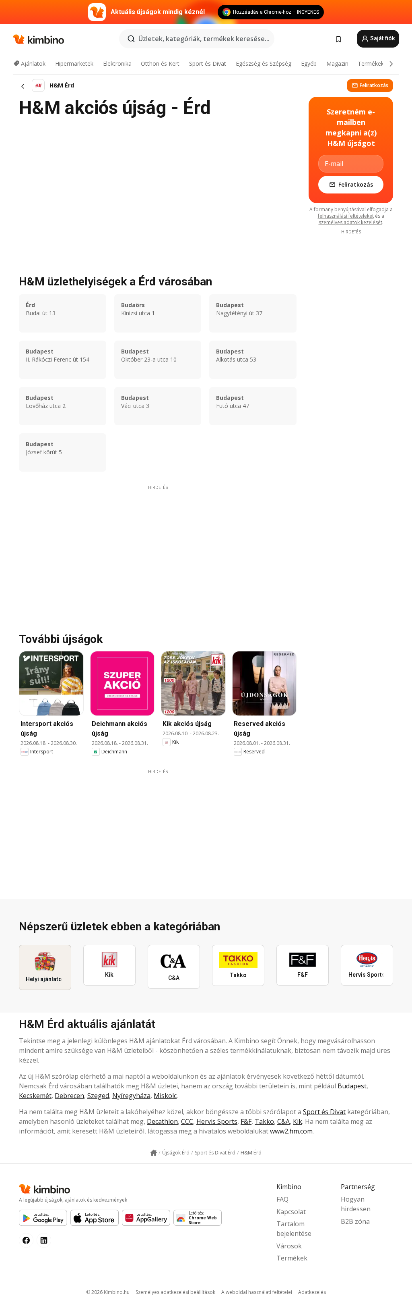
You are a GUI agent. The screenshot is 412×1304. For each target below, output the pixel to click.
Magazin (337, 63)
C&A (283, 1121)
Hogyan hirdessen (356, 1204)
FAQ (282, 1199)
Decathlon (162, 1121)
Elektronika (117, 63)
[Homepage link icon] (153, 1153)
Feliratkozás (374, 85)
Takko (264, 1121)
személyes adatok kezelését (350, 222)
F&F (246, 1121)
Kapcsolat (291, 1211)
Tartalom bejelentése (293, 1228)
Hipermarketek (74, 63)
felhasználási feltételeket (346, 215)
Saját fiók (382, 38)
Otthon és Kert (160, 63)
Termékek (371, 63)
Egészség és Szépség (263, 63)
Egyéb (309, 63)
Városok (289, 1246)
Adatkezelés (312, 1292)
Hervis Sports (216, 1121)
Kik (297, 1121)
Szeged (98, 1095)
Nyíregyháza (131, 1095)
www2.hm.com (291, 1131)
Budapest (352, 1085)
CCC (187, 1121)
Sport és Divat (207, 63)
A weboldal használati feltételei (256, 1292)
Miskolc (165, 1095)
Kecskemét (35, 1095)
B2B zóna (355, 1221)
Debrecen (69, 1095)
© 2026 (108, 1292)
